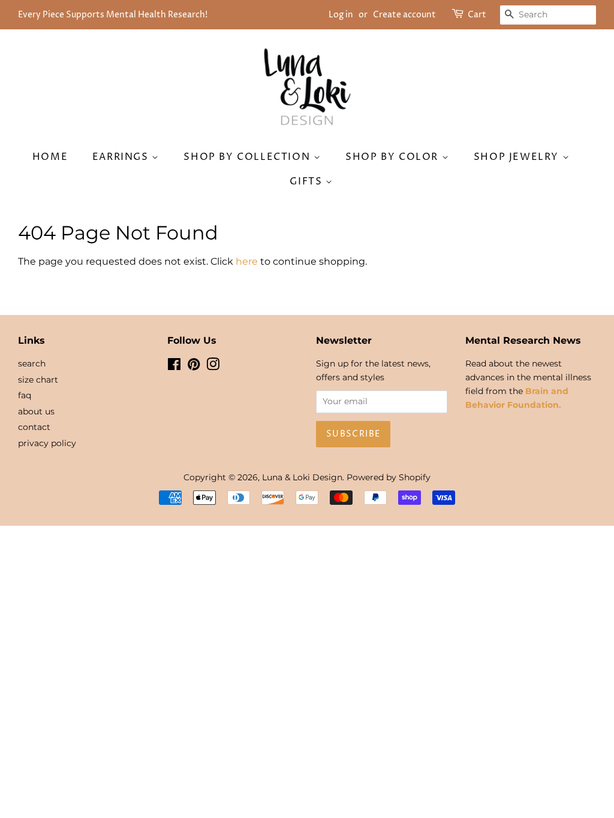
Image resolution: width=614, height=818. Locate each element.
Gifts (308, 181)
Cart (477, 14)
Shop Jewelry (518, 156)
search (32, 363)
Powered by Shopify (389, 477)
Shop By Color (393, 156)
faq (24, 395)
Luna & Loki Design (302, 477)
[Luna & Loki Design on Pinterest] (193, 366)
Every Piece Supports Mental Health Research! (112, 14)
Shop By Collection (248, 156)
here (247, 261)
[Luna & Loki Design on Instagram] (212, 366)
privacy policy (47, 443)
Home (50, 156)
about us (36, 411)
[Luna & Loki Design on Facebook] (174, 366)
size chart (38, 379)
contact (34, 427)
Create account (404, 14)
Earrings (122, 156)
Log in (341, 14)
